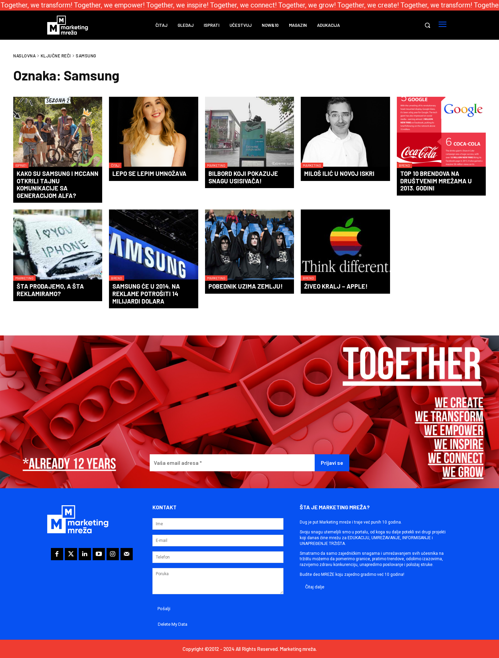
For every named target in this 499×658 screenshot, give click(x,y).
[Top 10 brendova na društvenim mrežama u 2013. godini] (441, 132)
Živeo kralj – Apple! (336, 286)
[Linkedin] (85, 554)
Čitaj (115, 165)
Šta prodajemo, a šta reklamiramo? (50, 289)
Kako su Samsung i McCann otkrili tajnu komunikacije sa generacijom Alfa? (57, 184)
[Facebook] (57, 554)
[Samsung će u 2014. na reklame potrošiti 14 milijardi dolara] (153, 245)
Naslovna (24, 55)
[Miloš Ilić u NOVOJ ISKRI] (345, 132)
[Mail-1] (127, 554)
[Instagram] (113, 554)
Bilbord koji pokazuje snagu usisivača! (243, 177)
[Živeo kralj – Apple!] (345, 245)
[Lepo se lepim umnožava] (153, 132)
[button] (427, 25)
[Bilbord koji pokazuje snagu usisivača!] (249, 132)
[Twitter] (71, 554)
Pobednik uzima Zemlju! (245, 286)
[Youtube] (99, 554)
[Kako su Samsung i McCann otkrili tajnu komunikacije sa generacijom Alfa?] (57, 132)
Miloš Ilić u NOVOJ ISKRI (339, 173)
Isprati (20, 165)
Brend (404, 165)
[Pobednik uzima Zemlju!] (249, 245)
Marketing (216, 165)
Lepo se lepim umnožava (149, 173)
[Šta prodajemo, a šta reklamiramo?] (57, 245)
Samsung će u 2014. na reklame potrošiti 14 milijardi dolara (146, 293)
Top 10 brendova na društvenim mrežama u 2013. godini (436, 181)
